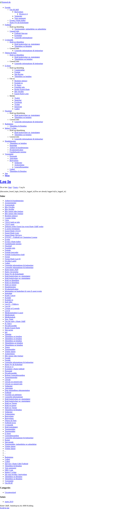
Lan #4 (7, 306)
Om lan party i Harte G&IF (15, 321)
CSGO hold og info (12, 222)
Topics (15, 187)
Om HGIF (9, 483)
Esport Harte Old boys (13, 235)
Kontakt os (9, 300)
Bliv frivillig (9, 209)
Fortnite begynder (11, 252)
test (6, 332)
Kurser (7, 440)
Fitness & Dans (10, 421)
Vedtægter (8, 386)
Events (7, 239)
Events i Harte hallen (13, 242)
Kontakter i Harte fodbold (14, 369)
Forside (7, 358)
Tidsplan (8, 334)
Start (10, 187)
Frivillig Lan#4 (10, 261)
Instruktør (8, 293)
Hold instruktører (11, 427)
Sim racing (9, 330)
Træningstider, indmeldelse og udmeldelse (21, 444)
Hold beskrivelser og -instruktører (17, 276)
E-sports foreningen (12, 229)
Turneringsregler (11, 377)
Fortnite (8, 250)
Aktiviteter (9, 388)
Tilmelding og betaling (13, 336)
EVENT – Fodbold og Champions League (21, 237)
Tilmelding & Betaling (13, 410)
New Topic (9, 319)
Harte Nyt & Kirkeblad (13, 364)
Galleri (7, 263)
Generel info (14, 31)
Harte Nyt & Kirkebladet (14, 274)
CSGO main (9, 224)
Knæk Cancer (10, 296)
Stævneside (9, 442)
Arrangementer (10, 203)
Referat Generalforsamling (15, 375)
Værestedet (9, 481)
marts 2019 (9, 502)
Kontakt (8, 298)
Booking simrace (11, 216)
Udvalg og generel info (13, 382)
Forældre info (10, 248)
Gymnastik (9, 425)
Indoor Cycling (10, 472)
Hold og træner (10, 285)
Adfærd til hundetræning (14, 201)
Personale (8, 371)
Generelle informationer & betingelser (19, 265)
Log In (5, 181)
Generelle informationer (14, 397)
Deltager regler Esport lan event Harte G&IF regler (24, 227)
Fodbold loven (10, 423)
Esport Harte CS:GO (13, 231)
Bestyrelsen (9, 416)
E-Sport (8, 433)
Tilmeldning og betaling (14, 343)
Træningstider (10, 349)
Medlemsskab (10, 317)
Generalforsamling (12, 436)
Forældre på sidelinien (13, 395)
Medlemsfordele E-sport (14, 313)
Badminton (9, 457)
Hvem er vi (9, 367)
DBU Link (9, 470)
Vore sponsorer (10, 468)
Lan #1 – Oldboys (12, 304)
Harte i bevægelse (11, 272)
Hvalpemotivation (11, 289)
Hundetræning (10, 287)
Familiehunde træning (13, 244)
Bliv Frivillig (10, 207)
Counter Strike (10, 218)
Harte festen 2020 (11, 270)
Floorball (8, 246)
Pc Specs (8, 324)
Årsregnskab (9, 205)
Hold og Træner (11, 403)
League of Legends (12, 308)
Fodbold (8, 393)
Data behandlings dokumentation (17, 390)
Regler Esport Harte (12, 328)
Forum (7, 257)
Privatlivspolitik (11, 326)
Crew (7, 220)
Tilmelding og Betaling (13, 477)
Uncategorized (10, 492)
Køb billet (8, 302)
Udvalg (7, 380)
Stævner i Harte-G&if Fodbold (16, 464)
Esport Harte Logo (12, 233)
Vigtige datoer (10, 352)
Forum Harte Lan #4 (12, 259)
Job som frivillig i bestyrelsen (16, 474)
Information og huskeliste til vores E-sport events (23, 291)
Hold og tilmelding (17, 42)
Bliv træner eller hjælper (14, 211)
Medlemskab (10, 315)
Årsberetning (10, 354)
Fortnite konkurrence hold (15, 255)
